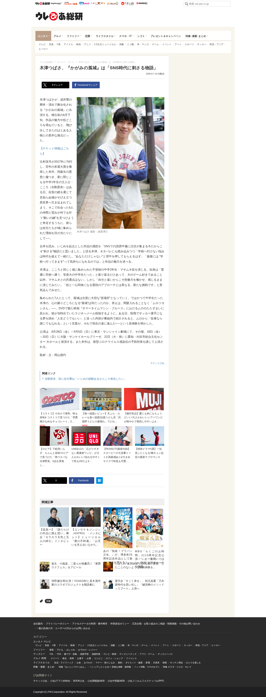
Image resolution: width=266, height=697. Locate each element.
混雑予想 (84, 654)
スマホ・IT (125, 36)
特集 (35, 666)
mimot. (84, 3)
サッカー (201, 44)
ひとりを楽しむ (193, 662)
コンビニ (98, 658)
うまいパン (112, 3)
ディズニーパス (165, 654)
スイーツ (55, 658)
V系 (59, 44)
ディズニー (39, 654)
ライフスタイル (105, 36)
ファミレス (131, 658)
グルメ (57, 36)
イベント (166, 44)
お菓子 (80, 658)
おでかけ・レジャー (87, 650)
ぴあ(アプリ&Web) (60, 680)
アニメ (87, 44)
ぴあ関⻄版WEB (96, 680)
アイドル (68, 44)
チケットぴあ (157, 363)
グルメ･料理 (39, 658)
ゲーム (155, 44)
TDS (59, 654)
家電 (148, 662)
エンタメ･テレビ (42, 641)
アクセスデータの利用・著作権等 (89, 623)
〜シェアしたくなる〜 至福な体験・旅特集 (110, 667)
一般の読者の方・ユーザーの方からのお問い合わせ (63, 628)
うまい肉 (127, 3)
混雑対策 (96, 654)
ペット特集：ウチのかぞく (147, 667)
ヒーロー (43, 49)
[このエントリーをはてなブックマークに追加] (99, 480)
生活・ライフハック (63, 662)
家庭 (51, 650)
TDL (51, 654)
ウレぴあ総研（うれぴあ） (59, 16)
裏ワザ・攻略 (70, 654)
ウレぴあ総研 (42, 3)
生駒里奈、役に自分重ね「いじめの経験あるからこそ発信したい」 (86, 378)
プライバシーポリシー (57, 623)
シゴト (141, 36)
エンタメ (43, 36)
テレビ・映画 (109, 654)
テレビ (42, 44)
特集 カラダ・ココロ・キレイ (177, 667)
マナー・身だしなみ (105, 662)
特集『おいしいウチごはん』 (73, 667)
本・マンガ (143, 44)
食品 (64, 658)
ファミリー (73, 36)
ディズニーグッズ (128, 654)
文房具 (156, 662)
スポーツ (189, 44)
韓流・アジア (217, 44)
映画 (78, 44)
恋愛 (87, 36)
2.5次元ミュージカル (105, 44)
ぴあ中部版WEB (116, 680)
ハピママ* (56, 3)
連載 (42, 666)
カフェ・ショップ (114, 658)
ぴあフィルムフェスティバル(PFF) (146, 680)
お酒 (89, 658)
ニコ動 (130, 44)
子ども (60, 650)
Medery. (142, 3)
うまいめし (98, 3)
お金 (79, 662)
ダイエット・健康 (134, 662)
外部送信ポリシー (119, 623)
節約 (120, 662)
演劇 (121, 44)
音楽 (51, 44)
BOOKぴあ (79, 680)
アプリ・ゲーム (147, 654)
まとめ (50, 666)
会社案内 (38, 623)
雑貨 (165, 662)
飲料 (72, 658)
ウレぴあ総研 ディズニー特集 (70, 3)
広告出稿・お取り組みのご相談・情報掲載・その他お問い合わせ (166, 623)
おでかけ (88, 662)
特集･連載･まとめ (196, 36)
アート (177, 44)
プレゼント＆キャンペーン (166, 36)
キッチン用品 (176, 662)
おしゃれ (70, 650)
